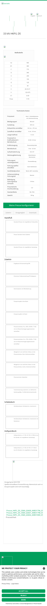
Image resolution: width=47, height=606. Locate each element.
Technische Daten (23, 111)
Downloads (33, 213)
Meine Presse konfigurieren (21, 205)
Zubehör (8, 213)
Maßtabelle (19, 53)
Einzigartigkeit (20, 213)
